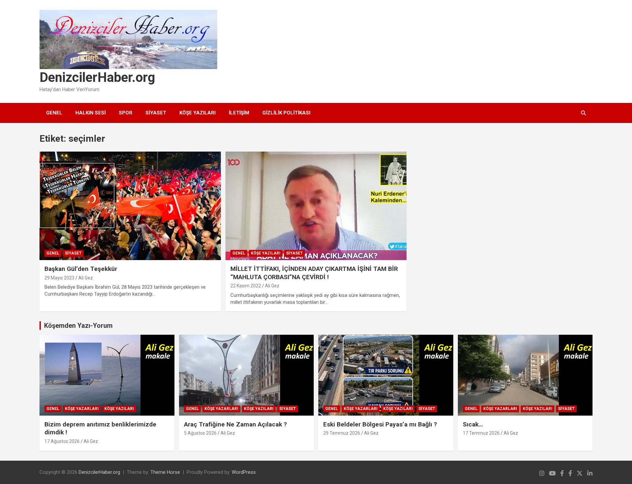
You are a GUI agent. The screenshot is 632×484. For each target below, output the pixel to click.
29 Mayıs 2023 (59, 277)
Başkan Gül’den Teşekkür (80, 269)
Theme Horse (165, 472)
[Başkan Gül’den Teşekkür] (130, 205)
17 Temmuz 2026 (481, 433)
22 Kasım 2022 (245, 285)
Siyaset (155, 113)
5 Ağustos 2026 (200, 433)
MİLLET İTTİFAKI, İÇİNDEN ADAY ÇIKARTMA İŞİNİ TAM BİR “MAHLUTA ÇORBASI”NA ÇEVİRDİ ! (314, 273)
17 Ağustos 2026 (62, 441)
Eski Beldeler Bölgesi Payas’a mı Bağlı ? (380, 424)
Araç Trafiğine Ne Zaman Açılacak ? (235, 424)
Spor (125, 113)
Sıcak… (473, 424)
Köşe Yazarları (82, 408)
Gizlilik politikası (286, 113)
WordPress (244, 472)
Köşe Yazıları (197, 113)
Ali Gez (85, 277)
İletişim (239, 113)
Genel (54, 113)
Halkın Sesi (90, 113)
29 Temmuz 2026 (341, 433)
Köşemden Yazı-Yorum (78, 325)
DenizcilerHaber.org (97, 77)
